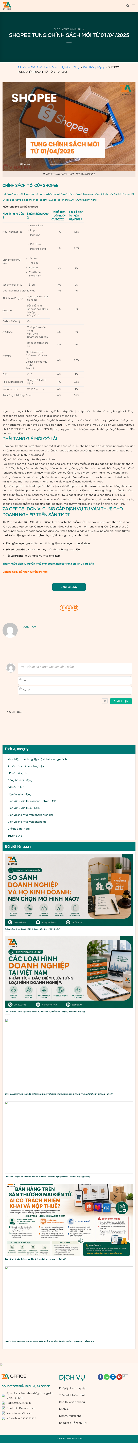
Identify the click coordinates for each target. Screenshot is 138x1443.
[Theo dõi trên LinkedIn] (113, 1377)
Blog (57, 29)
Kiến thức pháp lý (73, 29)
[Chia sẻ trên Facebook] (63, 608)
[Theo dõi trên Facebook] (100, 1377)
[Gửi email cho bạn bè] (69, 608)
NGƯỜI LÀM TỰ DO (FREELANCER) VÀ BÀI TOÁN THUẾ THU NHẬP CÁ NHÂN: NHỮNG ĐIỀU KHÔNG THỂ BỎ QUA (49, 1341)
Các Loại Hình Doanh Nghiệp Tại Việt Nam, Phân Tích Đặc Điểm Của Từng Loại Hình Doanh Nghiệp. (45, 1011)
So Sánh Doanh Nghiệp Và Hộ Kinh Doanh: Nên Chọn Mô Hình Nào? (32, 929)
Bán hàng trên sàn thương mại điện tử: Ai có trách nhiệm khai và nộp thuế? (35, 1259)
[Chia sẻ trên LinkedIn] (75, 608)
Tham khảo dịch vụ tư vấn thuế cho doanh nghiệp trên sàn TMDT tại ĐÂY (49, 563)
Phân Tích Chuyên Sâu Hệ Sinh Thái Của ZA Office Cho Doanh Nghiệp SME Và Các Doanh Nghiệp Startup (47, 1176)
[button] (127, 6)
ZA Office (61, 530)
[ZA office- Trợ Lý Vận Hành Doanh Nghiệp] (7, 6)
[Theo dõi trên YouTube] (119, 1377)
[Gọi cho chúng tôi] (107, 1377)
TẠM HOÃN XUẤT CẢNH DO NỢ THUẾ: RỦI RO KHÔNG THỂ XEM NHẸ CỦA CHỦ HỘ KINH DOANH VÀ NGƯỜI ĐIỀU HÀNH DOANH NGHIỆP (59, 1094)
